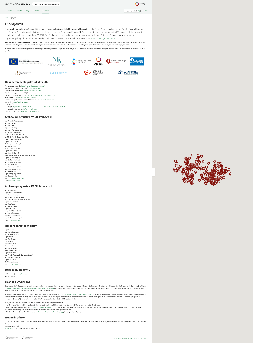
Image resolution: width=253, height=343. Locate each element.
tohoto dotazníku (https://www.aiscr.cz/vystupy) (47, 312)
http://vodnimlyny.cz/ (21, 102)
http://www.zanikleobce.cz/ (30, 111)
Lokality (19, 11)
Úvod (6, 18)
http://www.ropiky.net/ (29, 109)
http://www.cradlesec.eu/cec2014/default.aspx (39, 95)
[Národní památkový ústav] (93, 73)
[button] (186, 175)
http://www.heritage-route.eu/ (26, 98)
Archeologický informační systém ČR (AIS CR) (79, 294)
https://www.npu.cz (15, 264)
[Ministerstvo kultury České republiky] (80, 61)
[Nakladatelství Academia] (128, 73)
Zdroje (27, 11)
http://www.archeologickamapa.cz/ (32, 86)
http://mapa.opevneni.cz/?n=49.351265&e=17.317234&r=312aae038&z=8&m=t (39, 107)
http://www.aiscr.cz (36, 88)
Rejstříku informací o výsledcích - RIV (45, 307)
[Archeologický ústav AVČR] (23, 73)
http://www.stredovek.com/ (46, 100)
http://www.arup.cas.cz (16, 178)
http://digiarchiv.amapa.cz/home (31, 91)
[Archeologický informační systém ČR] (98, 61)
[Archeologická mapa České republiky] (116, 61)
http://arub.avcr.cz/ (15, 220)
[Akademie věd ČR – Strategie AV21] (136, 61)
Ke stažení (36, 11)
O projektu (45, 11)
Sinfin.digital (9, 329)
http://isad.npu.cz (36, 93)
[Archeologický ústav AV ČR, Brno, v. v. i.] (58, 73)
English (144, 11)
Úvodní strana (9, 11)
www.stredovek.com (21, 274)
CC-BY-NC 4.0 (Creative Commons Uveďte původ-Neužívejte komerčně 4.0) (29, 288)
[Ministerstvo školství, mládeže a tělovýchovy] (57, 61)
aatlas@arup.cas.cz (14, 181)
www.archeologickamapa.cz (102, 38)
